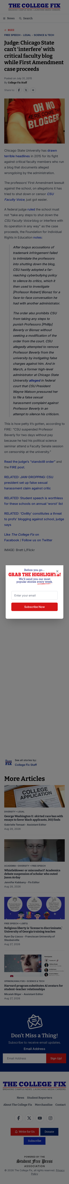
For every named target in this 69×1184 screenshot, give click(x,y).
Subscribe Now (34, 607)
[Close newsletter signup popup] (57, 571)
